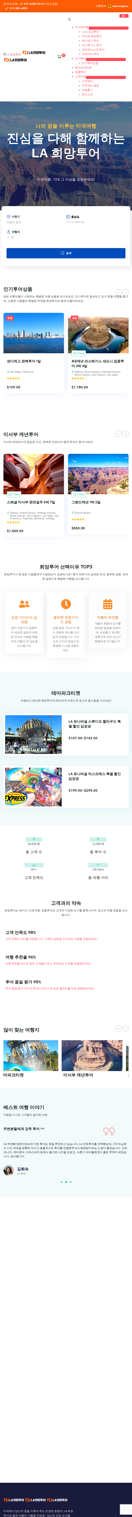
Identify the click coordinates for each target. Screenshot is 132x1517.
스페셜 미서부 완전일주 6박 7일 (96, 361)
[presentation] (119, 293)
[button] (61, 1182)
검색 (69, 253)
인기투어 (80, 58)
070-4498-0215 (33, 4)
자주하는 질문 (90, 85)
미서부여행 (82, 27)
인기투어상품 (90, 63)
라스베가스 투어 (92, 45)
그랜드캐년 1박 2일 (21, 502)
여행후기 (87, 90)
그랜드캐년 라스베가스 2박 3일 (95, 502)
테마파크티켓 (83, 67)
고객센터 (87, 81)
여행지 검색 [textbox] (14, 222)
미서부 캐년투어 (92, 36)
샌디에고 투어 (90, 40)
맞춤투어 (80, 72)
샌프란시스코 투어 (93, 49)
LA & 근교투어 (90, 32)
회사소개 (87, 94)
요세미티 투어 (90, 54)
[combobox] (36, 222)
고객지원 (80, 76)
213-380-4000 (18, 8)
